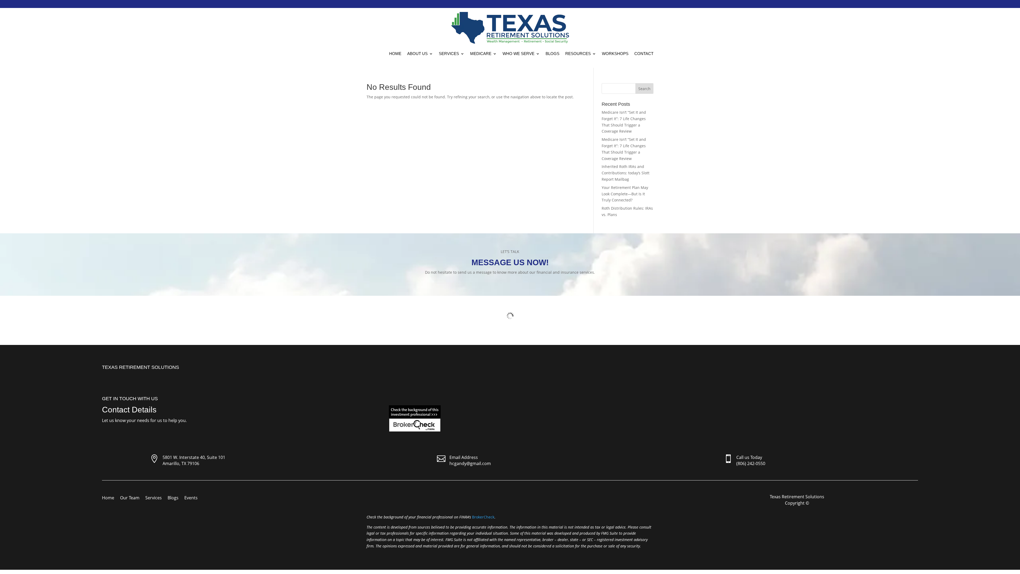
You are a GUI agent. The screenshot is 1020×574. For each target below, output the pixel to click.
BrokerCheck (483, 517)
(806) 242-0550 (750, 463)
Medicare (480, 53)
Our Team (129, 498)
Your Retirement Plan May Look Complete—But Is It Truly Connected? (625, 194)
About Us (417, 53)
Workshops (615, 53)
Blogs (552, 53)
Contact (643, 53)
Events (191, 498)
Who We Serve (518, 53)
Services (449, 53)
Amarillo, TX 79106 (181, 463)
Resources (578, 53)
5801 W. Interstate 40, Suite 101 (194, 457)
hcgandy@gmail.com (470, 463)
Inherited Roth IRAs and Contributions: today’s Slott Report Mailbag (625, 173)
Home (395, 53)
